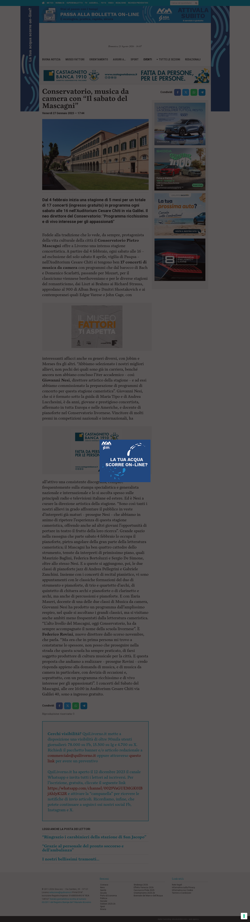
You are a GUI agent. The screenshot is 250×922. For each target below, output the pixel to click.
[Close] (150, 439)
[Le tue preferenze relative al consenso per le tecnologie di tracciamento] (244, 916)
